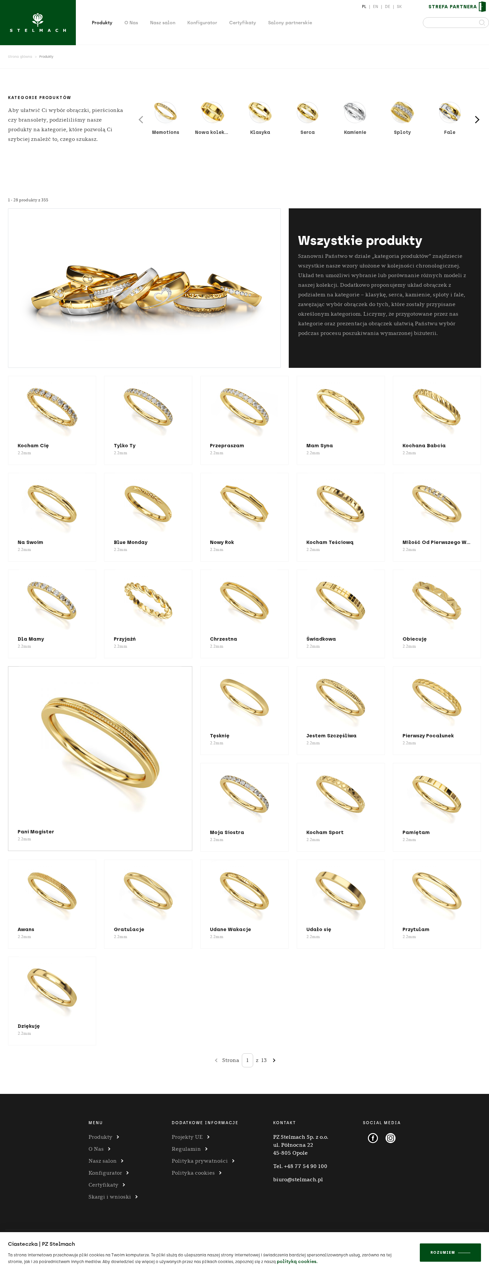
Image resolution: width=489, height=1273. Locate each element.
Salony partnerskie (290, 23)
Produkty (102, 23)
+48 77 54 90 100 (305, 1166)
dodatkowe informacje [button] (205, 1122)
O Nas (131, 23)
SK (399, 7)
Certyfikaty (242, 23)
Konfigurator (202, 23)
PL (364, 7)
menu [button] (95, 1122)
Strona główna (20, 56)
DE (387, 7)
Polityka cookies (193, 1173)
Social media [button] (382, 1122)
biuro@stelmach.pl (298, 1179)
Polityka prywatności (200, 1161)
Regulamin (186, 1149)
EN (375, 7)
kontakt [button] (284, 1122)
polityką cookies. (297, 1261)
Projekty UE (187, 1137)
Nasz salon (162, 23)
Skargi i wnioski (109, 1197)
